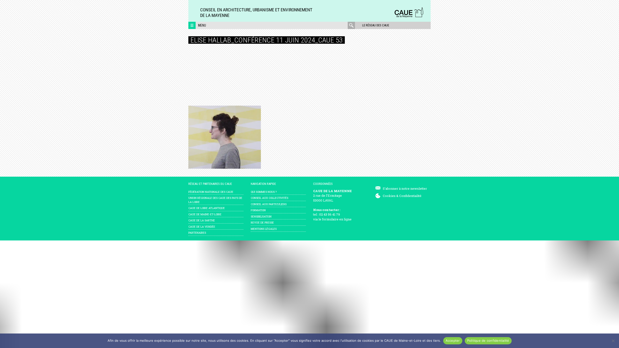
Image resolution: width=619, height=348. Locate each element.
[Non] (613, 340)
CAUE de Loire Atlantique (206, 208)
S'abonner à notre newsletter (405, 188)
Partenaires (197, 232)
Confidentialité (410, 196)
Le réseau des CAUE (375, 25)
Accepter (453, 340)
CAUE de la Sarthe (201, 220)
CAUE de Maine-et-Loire (204, 214)
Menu (202, 25)
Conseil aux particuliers (269, 204)
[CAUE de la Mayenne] (408, 16)
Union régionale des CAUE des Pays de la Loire (215, 200)
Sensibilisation (261, 216)
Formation (258, 210)
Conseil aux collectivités (269, 198)
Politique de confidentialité (488, 340)
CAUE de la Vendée (201, 226)
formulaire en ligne (337, 219)
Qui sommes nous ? (264, 192)
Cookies (389, 196)
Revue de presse (262, 222)
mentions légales (264, 229)
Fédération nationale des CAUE (210, 192)
